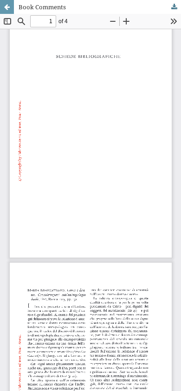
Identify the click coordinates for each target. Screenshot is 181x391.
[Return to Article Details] (7, 7)
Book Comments (42, 7)
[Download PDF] (174, 7)
